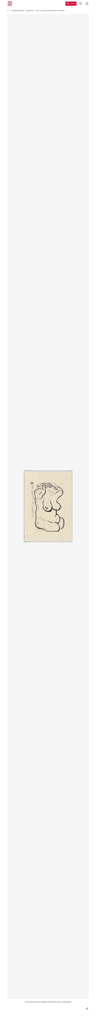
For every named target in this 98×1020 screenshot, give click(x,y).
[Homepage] (9, 3)
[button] (87, 1009)
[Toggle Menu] (87, 4)
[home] (8, 11)
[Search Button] (81, 4)
